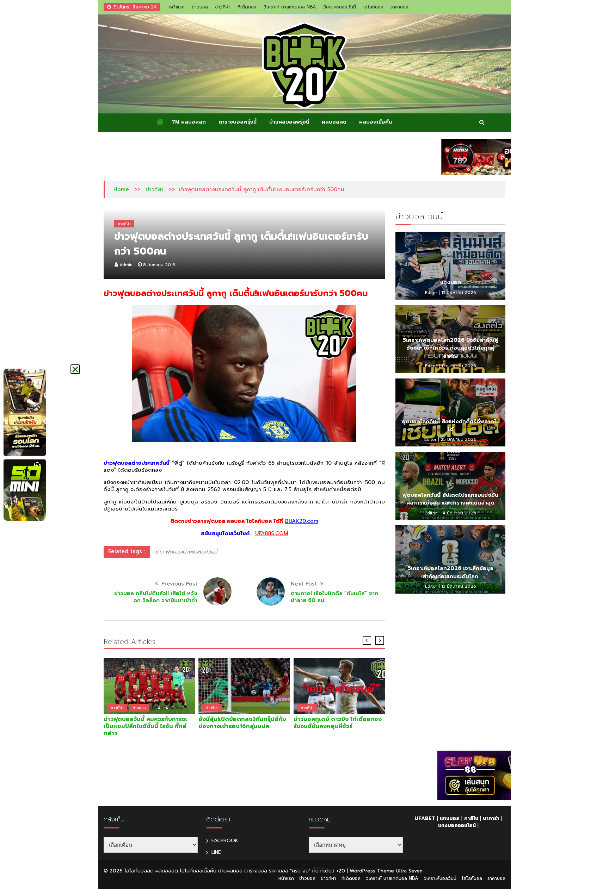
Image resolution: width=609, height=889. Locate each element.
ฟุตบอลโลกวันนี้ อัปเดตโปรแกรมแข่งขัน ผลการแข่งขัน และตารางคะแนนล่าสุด (450, 499)
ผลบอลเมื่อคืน (375, 122)
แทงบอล (450, 282)
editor (431, 292)
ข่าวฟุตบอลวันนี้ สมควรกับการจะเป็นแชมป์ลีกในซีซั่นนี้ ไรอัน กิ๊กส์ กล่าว (145, 726)
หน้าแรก (177, 7)
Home (121, 189)
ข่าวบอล (200, 7)
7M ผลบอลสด (189, 122)
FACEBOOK (224, 840)
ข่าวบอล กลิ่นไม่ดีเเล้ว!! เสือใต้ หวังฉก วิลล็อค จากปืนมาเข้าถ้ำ (155, 596)
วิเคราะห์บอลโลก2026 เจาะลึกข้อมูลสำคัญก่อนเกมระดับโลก (450, 572)
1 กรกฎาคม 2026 (458, 366)
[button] (75, 369)
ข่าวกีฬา (222, 7)
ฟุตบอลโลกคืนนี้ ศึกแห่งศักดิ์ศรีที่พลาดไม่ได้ (450, 425)
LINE (216, 852)
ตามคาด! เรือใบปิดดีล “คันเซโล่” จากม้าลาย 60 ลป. (334, 596)
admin (126, 265)
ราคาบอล (399, 7)
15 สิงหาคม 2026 (458, 292)
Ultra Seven (409, 871)
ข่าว (159, 552)
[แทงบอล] (450, 266)
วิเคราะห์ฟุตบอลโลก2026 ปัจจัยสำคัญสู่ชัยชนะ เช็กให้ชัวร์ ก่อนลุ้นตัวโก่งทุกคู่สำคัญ (450, 348)
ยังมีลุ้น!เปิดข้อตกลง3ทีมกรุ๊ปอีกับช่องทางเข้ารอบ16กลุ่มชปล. (242, 723)
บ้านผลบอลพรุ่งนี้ (289, 122)
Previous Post (179, 584)
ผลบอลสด (334, 122)
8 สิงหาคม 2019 (159, 265)
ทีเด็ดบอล (247, 7)
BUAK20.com (301, 521)
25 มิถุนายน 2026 (458, 439)
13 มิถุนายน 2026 (458, 586)
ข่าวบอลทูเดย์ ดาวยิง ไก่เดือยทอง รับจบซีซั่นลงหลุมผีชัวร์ (338, 723)
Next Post (304, 584)
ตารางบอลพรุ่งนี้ (238, 122)
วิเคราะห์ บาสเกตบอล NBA (290, 7)
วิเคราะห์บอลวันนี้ (339, 7)
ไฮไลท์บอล (373, 7)
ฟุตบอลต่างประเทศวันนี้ (191, 552)
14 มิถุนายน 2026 (458, 513)
